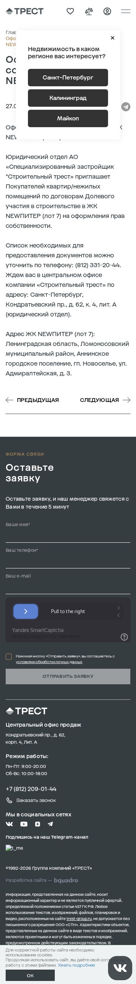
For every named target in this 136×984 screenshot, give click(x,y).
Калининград (68, 98)
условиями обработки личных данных (49, 662)
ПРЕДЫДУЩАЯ (38, 400)
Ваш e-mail (18, 576)
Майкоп (68, 118)
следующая (99, 400)
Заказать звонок (36, 800)
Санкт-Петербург (68, 77)
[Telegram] (125, 106)
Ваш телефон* (22, 550)
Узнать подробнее (76, 965)
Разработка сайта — (29, 880)
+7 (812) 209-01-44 (31, 789)
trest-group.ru (79, 919)
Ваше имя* (18, 524)
